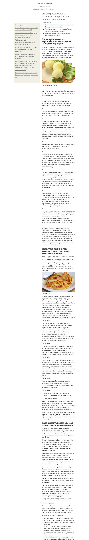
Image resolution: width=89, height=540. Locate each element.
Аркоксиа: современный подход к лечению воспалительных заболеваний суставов (26, 35)
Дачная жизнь (44, 3)
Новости (44, 9)
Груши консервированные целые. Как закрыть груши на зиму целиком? (26, 49)
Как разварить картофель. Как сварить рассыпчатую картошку (57, 34)
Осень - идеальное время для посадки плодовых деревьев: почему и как (25, 56)
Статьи (51, 9)
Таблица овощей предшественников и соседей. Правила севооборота (25, 42)
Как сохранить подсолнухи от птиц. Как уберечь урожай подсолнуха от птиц (26, 75)
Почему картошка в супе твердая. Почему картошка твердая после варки (58, 30)
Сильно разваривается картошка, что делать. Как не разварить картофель (59, 26)
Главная (36, 9)
